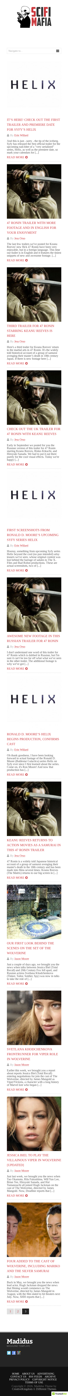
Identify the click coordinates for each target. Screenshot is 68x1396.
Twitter (9, 1353)
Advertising (45, 1373)
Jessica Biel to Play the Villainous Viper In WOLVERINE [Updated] (34, 1160)
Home (15, 1373)
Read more (15, 157)
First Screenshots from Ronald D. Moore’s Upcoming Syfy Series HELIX (33, 535)
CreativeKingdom (22, 1389)
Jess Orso (19, 238)
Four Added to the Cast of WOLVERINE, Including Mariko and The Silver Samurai (33, 1266)
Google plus (19, 1353)
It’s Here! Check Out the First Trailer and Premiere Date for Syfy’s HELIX (33, 124)
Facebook (14, 1353)
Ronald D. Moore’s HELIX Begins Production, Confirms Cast (33, 739)
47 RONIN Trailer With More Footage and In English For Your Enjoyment (31, 227)
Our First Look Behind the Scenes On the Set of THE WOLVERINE (30, 948)
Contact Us (18, 1376)
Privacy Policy (19, 1379)
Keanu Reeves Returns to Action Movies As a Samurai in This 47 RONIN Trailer (34, 845)
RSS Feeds (35, 1376)
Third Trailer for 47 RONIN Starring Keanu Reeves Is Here (30, 331)
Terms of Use (34, 1382)
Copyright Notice (44, 1379)
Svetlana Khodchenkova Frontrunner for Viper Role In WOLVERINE (32, 1054)
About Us (28, 1373)
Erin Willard (21, 135)
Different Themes (46, 1389)
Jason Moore (21, 958)
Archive (50, 1376)
